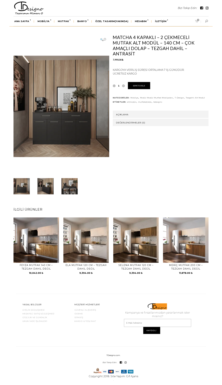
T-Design (179, 98)
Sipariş (78, 317)
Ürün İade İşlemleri (34, 321)
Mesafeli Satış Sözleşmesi (38, 313)
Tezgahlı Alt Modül (195, 98)
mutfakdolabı (145, 102)
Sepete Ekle (139, 86)
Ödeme (78, 313)
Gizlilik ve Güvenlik (34, 317)
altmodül (131, 102)
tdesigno (157, 102)
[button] (103, 39)
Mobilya (134, 98)
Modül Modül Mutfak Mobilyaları (156, 98)
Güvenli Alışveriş (85, 310)
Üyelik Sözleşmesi (33, 310)
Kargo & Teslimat (85, 321)
